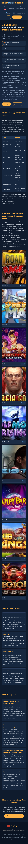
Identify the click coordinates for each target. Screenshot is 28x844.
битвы (14, 13)
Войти (8, 17)
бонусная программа (20, 8)
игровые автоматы (6, 13)
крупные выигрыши (21, 13)
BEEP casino (12, 2)
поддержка (11, 8)
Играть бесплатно (17, 104)
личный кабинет (17, 17)
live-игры (5, 9)
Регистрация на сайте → (14, 816)
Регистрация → (6, 104)
